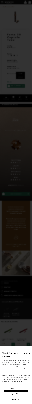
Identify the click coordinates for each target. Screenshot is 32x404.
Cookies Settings (16, 388)
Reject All (16, 399)
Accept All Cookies (16, 394)
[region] (16, 375)
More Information (17, 381)
